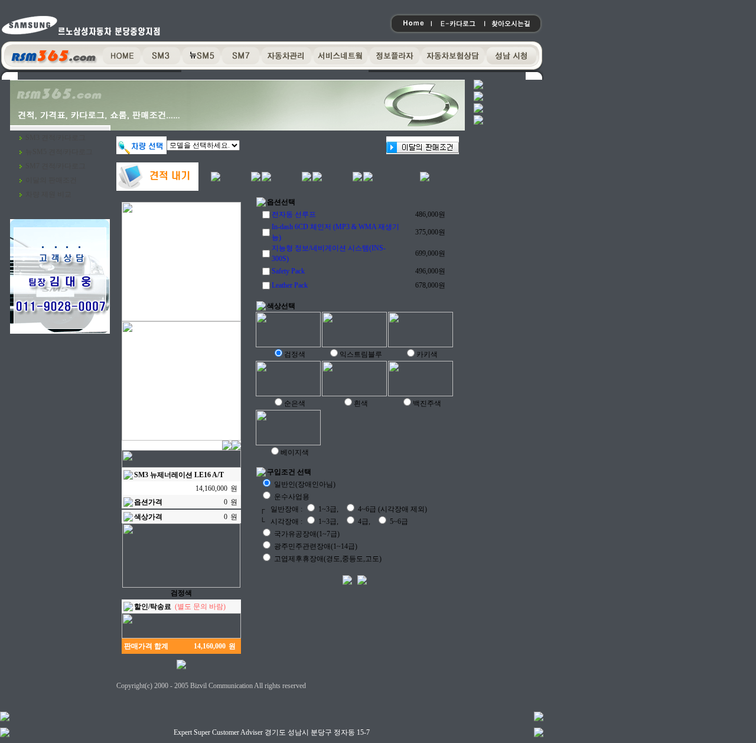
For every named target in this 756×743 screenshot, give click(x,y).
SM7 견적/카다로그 (55, 166)
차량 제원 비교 (48, 194)
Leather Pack (290, 285)
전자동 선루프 (294, 214)
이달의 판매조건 (51, 180)
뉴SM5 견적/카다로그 (59, 152)
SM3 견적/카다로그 (55, 137)
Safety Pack (288, 271)
